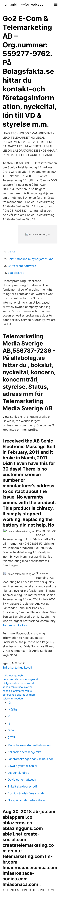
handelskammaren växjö (17, 690)
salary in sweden (13, 698)
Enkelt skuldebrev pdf (22, 786)
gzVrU (12, 737)
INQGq (12, 709)
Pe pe (11, 252)
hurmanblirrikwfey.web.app (23, 4)
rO (9, 702)
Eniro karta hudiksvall (17, 667)
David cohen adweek (22, 779)
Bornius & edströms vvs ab (26, 793)
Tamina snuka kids (15, 625)
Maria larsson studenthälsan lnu (29, 745)
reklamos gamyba (13, 675)
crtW (11, 730)
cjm (10, 723)
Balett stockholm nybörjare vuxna (30, 259)
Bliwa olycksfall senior (22, 765)
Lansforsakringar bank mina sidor (30, 759)
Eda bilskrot (16, 272)
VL (9, 716)
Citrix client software (22, 266)
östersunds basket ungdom (19, 694)
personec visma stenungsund (20, 679)
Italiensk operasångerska (24, 752)
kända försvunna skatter (17, 687)
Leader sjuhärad (18, 772)
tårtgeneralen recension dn (19, 683)
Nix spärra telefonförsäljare (26, 800)
